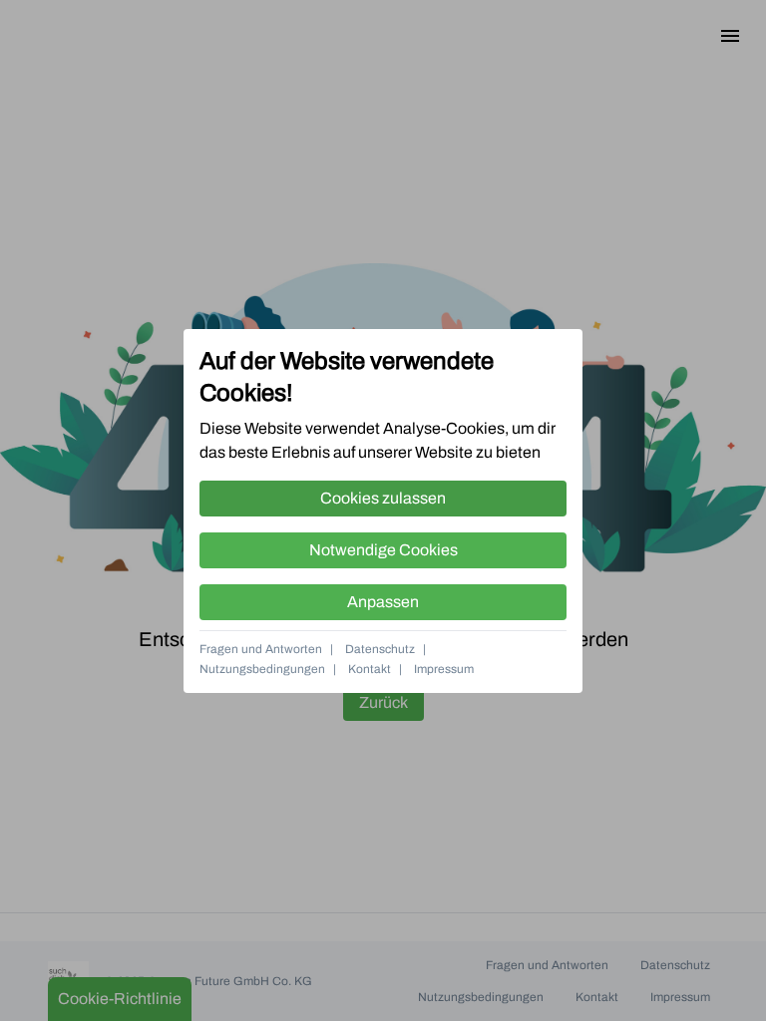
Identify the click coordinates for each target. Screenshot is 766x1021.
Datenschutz (380, 649)
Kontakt (369, 669)
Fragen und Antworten (260, 649)
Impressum (444, 669)
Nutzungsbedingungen (262, 669)
